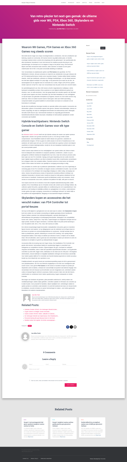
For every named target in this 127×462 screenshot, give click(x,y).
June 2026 (89, 108)
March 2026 (89, 117)
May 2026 (89, 111)
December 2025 (90, 125)
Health (78, 2)
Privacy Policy (34, 458)
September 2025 (91, 134)
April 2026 (89, 114)
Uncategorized (90, 145)
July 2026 (89, 106)
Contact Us (25, 458)
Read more (30, 436)
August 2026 (90, 103)
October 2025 (90, 131)
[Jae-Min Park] (25, 336)
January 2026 (90, 123)
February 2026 (90, 120)
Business (63, 2)
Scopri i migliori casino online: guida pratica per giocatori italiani (62, 424)
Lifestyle (84, 2)
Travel (90, 2)
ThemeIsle (102, 458)
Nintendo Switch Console (31, 134)
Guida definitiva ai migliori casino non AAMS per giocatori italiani (91, 424)
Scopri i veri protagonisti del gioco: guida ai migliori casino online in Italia (34, 424)
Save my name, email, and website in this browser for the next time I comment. (49, 380)
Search (88, 45)
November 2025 (90, 128)
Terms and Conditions (46, 458)
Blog (103, 2)
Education (97, 2)
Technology (71, 2)
